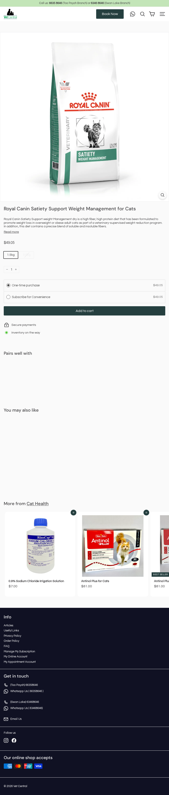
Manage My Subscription (19, 651)
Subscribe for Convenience (31, 297)
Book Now (110, 14)
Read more (11, 231)
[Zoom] (162, 195)
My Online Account (15, 656)
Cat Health (38, 503)
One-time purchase (26, 285)
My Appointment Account (20, 661)
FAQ (6, 646)
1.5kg (11, 254)
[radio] (8, 285)
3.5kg (26, 254)
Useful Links (11, 630)
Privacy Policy (12, 635)
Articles (8, 625)
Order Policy (11, 640)
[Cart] (152, 14)
